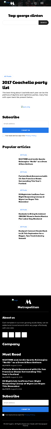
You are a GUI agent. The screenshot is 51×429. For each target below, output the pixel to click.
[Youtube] (24, 334)
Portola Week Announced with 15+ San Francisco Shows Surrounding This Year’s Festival (33, 180)
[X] (17, 334)
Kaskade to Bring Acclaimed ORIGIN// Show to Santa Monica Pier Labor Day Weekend (33, 216)
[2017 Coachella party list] (25, 55)
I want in (25, 130)
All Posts (7, 76)
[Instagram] (11, 334)
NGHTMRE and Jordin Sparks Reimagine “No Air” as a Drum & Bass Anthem (33, 161)
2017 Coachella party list (24, 84)
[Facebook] (5, 334)
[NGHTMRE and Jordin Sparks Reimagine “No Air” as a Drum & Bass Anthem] (9, 159)
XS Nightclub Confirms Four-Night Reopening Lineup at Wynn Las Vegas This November (32, 198)
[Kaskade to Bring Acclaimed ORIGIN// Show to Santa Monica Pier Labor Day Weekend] (9, 214)
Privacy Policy (30, 136)
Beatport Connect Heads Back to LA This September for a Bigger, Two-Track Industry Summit (33, 234)
